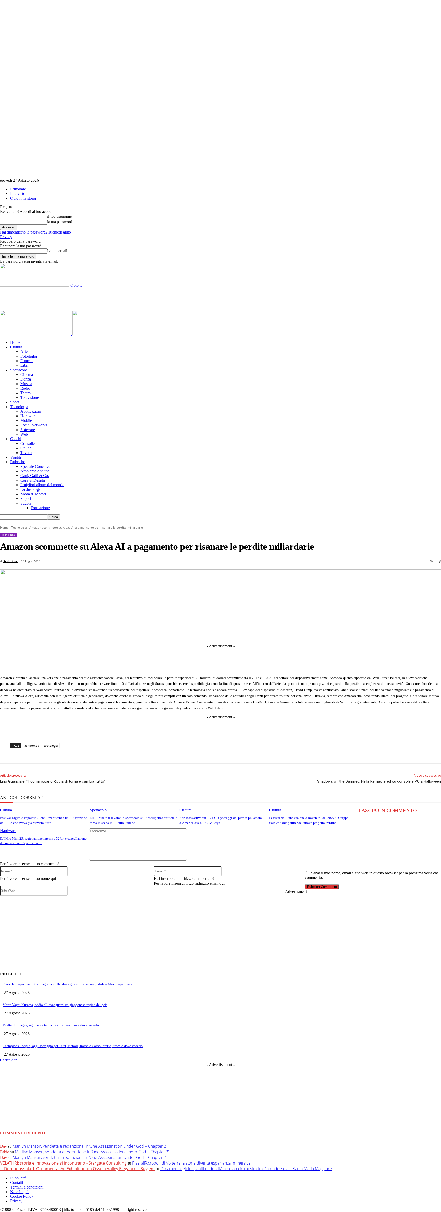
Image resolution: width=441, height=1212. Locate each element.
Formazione (40, 508)
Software (27, 429)
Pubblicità (18, 1178)
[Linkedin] (194, 631)
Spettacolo (18, 370)
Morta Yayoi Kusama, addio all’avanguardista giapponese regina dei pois (55, 1005)
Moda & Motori (33, 494)
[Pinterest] (232, 631)
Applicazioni (30, 411)
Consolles (28, 443)
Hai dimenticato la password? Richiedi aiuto (35, 232)
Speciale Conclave (35, 466)
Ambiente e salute (34, 471)
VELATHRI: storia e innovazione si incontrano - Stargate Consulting (63, 1163)
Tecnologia (19, 407)
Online (25, 448)
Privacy (6, 237)
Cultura (16, 347)
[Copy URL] (307, 631)
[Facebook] (156, 631)
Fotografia (28, 356)
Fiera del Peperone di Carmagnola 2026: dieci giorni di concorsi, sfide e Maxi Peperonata (67, 984)
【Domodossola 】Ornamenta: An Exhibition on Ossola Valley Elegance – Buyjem (77, 1168)
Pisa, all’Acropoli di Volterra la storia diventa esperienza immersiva (191, 1163)
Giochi (15, 439)
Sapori (25, 498)
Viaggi (15, 457)
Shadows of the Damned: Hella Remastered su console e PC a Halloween (379, 781)
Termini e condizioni (26, 1187)
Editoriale (18, 189)
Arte (24, 351)
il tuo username (59, 216)
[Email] (269, 631)
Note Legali (19, 1192)
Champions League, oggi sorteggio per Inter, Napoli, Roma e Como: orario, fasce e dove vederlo (73, 1046)
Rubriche (17, 462)
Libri (24, 365)
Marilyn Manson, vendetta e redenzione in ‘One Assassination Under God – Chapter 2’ (89, 1146)
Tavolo (26, 452)
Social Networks (33, 425)
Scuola (25, 503)
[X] (175, 631)
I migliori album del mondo (42, 485)
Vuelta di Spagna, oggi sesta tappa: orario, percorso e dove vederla (51, 1025)
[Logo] (36, 334)
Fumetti (26, 361)
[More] (326, 631)
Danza (25, 379)
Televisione (29, 397)
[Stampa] (288, 631)
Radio (25, 388)
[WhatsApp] (251, 631)
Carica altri (9, 1060)
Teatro (25, 393)
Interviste (17, 193)
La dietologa (30, 489)
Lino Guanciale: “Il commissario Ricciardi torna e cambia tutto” (52, 781)
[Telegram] (213, 631)
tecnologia (51, 746)
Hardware (28, 416)
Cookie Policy (21, 1196)
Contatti (16, 1182)
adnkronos (31, 746)
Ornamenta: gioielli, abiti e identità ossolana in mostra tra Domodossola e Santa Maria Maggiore (246, 1168)
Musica (26, 384)
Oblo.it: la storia (23, 198)
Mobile (26, 420)
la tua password (59, 221)
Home (15, 342)
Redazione (10, 561)
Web (24, 434)
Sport (14, 402)
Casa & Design (32, 480)
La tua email (57, 251)
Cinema (26, 374)
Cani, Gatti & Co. (34, 475)
